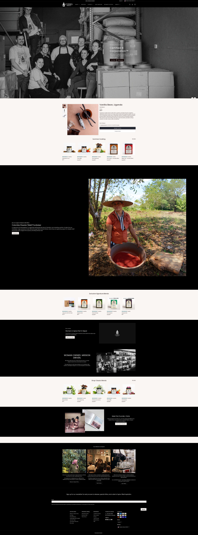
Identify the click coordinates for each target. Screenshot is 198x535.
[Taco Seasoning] (99, 152)
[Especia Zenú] (84, 306)
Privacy (95, 516)
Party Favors (84, 516)
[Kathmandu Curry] (69, 151)
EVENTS (90, 4)
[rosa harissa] (129, 393)
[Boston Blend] (69, 393)
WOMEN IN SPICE (108, 4)
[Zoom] (82, 119)
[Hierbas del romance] (99, 393)
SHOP (77, 4)
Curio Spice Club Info (74, 521)
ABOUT (117, 4)
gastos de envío (104, 125)
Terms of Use (96, 518)
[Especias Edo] (129, 306)
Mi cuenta (72, 523)
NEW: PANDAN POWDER (90, 0)
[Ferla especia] (114, 306)
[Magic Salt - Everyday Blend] (129, 152)
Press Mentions (73, 516)
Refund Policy (96, 519)
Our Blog (71, 515)
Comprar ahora (118, 131)
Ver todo (134, 138)
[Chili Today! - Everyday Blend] (114, 152)
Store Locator (96, 515)
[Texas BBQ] (84, 152)
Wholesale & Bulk (85, 513)
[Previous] (192, 98)
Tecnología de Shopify (98, 532)
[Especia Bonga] (99, 306)
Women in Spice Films (74, 513)
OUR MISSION (98, 4)
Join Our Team (73, 519)
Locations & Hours (97, 513)
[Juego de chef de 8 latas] (69, 306)
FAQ (94, 521)
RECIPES (83, 4)
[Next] (195, 98)
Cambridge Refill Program (75, 518)
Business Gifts (84, 515)
